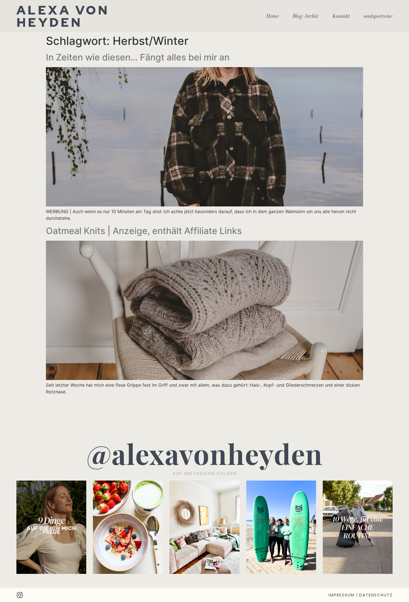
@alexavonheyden (205, 453)
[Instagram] (19, 595)
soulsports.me (378, 16)
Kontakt (341, 16)
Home (272, 16)
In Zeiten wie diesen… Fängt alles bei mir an (138, 57)
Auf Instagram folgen (204, 473)
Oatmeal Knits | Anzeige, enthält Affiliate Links (144, 230)
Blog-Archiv (306, 16)
